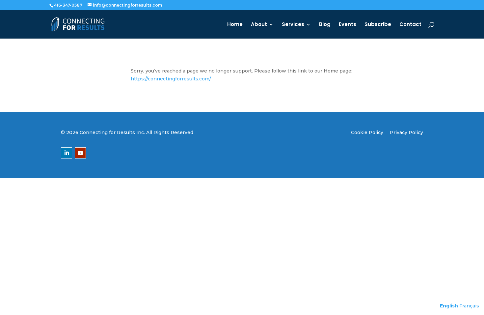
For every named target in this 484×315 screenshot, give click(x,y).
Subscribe (377, 25)
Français (469, 306)
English (449, 306)
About (259, 25)
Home (235, 25)
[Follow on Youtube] (80, 152)
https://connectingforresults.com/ (171, 79)
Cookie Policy (367, 132)
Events (347, 25)
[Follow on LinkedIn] (66, 152)
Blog (325, 25)
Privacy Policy (406, 132)
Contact (410, 25)
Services (293, 25)
